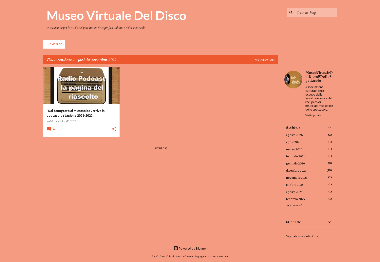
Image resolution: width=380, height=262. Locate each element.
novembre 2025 (297, 177)
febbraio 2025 (295, 199)
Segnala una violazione (302, 236)
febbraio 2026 (295, 156)
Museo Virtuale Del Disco (116, 15)
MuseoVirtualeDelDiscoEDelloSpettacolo (319, 77)
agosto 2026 (294, 135)
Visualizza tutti (265, 59)
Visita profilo (313, 115)
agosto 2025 (294, 192)
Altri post (161, 148)
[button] (114, 129)
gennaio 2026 (295, 163)
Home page (55, 44)
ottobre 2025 (294, 185)
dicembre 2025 (296, 170)
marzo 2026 (294, 149)
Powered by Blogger (192, 248)
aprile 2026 (293, 142)
